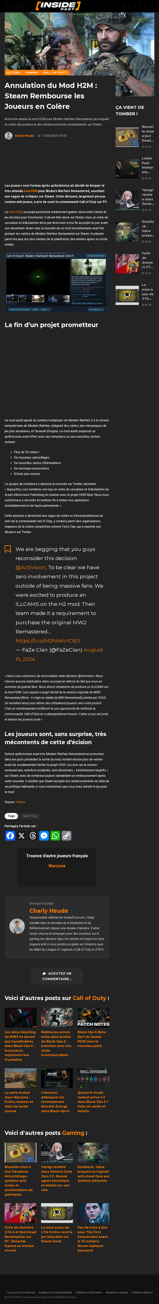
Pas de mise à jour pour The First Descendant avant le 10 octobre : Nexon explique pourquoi (93, 1213)
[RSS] (140, 6)
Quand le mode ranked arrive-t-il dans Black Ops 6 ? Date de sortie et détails (93, 1078)
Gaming (73, 1133)
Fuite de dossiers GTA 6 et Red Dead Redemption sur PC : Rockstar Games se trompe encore (20, 1213)
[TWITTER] (123, 6)
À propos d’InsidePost (21, 1292)
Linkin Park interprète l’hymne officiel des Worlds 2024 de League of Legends (127, 168)
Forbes (20, 802)
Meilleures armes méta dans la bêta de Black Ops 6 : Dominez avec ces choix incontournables (57, 1018)
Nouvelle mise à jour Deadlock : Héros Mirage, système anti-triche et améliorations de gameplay (20, 1153)
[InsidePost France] (58, 7)
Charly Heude (24, 136)
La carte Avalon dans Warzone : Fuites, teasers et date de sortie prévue (20, 1078)
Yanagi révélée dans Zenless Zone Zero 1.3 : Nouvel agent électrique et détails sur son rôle (57, 1153)
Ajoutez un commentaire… (57, 976)
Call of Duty (29, 816)
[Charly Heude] (17, 933)
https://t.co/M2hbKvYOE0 (48, 640)
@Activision (31, 567)
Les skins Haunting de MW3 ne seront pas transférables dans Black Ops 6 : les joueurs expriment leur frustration (20, 1018)
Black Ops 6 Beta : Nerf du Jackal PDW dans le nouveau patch (93, 1018)
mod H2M (30, 191)
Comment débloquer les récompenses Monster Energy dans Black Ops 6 (57, 1078)
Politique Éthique (142, 1292)
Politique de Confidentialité (55, 1292)
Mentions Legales (117, 1292)
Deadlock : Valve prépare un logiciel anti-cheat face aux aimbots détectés (93, 1153)
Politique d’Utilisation (89, 1292)
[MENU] (7, 6)
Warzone (57, 865)
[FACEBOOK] (129, 6)
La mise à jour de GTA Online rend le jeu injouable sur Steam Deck (57, 1213)
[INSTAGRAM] (134, 6)
